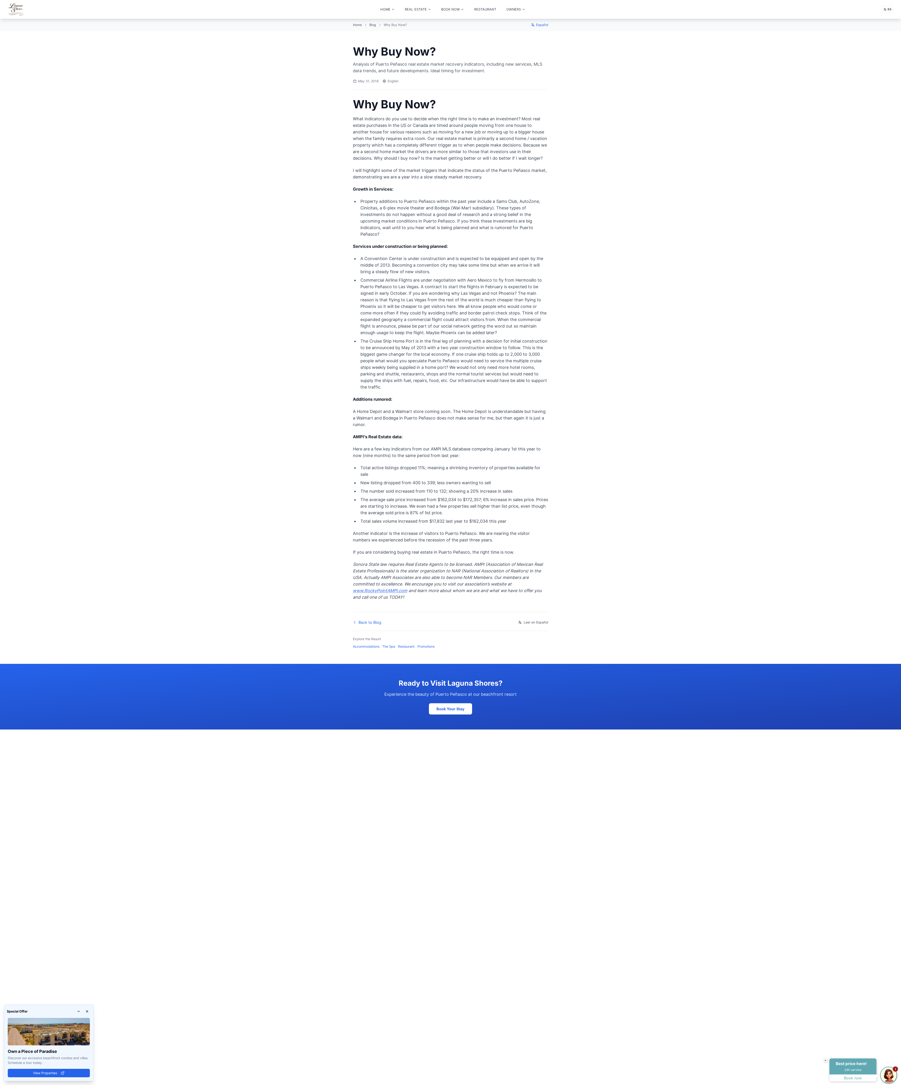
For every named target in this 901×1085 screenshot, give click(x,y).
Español (542, 25)
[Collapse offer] (78, 1011)
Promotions (426, 646)
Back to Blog (370, 622)
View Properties (45, 1073)
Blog (372, 25)
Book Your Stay (450, 709)
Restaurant (406, 646)
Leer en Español (536, 622)
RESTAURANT (485, 9)
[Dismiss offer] (87, 1011)
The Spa (388, 646)
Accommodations (366, 646)
